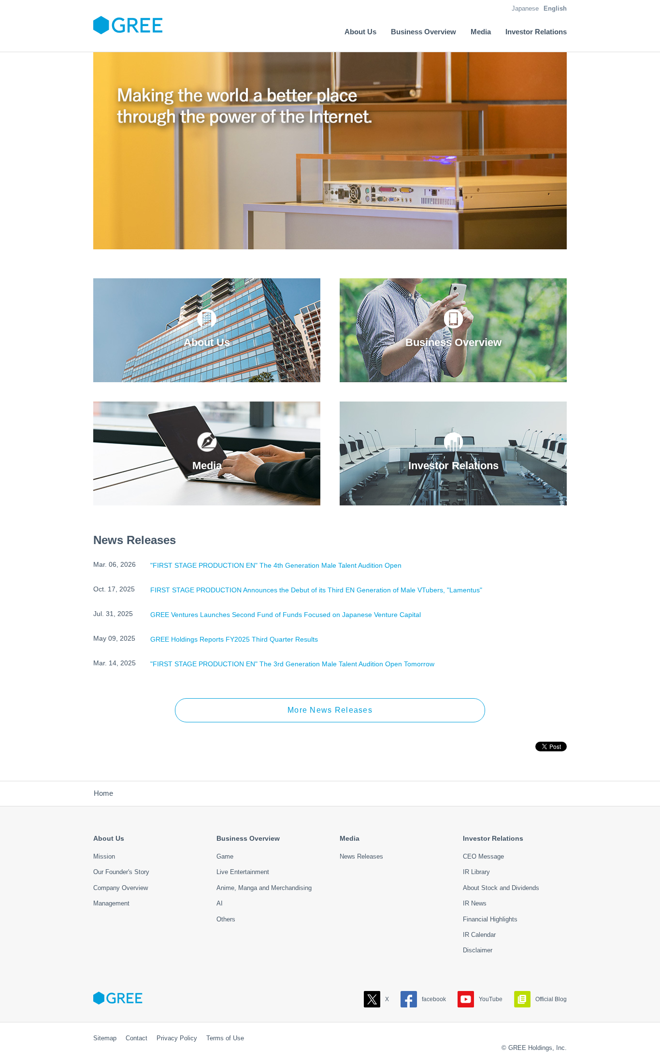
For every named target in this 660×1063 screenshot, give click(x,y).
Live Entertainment (242, 872)
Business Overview (248, 838)
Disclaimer (477, 950)
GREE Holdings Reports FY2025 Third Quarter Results (234, 639)
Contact (136, 1038)
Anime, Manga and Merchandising (264, 887)
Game (224, 856)
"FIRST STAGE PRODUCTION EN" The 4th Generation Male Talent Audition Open (276, 565)
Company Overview (120, 887)
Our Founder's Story (121, 872)
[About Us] (206, 375)
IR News (475, 903)
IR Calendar (479, 934)
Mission (104, 856)
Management (111, 903)
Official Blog (551, 999)
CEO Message (483, 856)
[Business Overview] (453, 375)
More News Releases (330, 710)
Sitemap (104, 1038)
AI (219, 903)
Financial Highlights (490, 919)
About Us (108, 838)
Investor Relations (493, 838)
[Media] (206, 498)
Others (225, 919)
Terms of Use (225, 1038)
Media (349, 838)
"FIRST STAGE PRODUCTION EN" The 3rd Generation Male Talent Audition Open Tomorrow (292, 664)
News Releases (361, 856)
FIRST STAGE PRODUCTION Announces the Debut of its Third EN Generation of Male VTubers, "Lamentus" (316, 590)
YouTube (490, 999)
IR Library (476, 872)
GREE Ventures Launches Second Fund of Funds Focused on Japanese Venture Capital (285, 614)
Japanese (525, 8)
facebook (434, 999)
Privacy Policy (177, 1038)
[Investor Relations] (453, 498)
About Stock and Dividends (501, 887)
